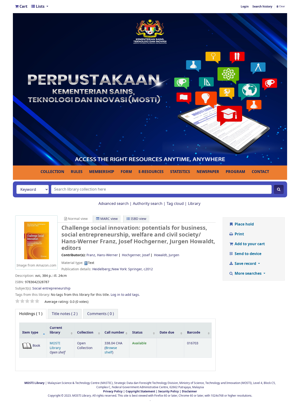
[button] (21, 6)
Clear (281, 6)
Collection (85, 332)
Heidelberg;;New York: (109, 269)
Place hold (244, 224)
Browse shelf (111, 350)
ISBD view (138, 218)
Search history (262, 6)
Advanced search (113, 204)
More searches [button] (248, 273)
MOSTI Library (55, 345)
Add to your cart (249, 244)
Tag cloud (175, 204)
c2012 (148, 269)
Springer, (135, 269)
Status (137, 332)
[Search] (279, 189)
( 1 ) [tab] (30, 314)
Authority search (147, 204)
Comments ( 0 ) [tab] (100, 314)
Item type (30, 332)
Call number (114, 332)
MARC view (108, 218)
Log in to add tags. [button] (125, 294)
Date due (167, 332)
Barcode (193, 332)
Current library (56, 330)
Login (245, 6)
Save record (245, 264)
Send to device (247, 254)
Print (239, 234)
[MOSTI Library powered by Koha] (150, 89)
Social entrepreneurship (51, 288)
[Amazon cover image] (36, 240)
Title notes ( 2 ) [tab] (65, 314)
